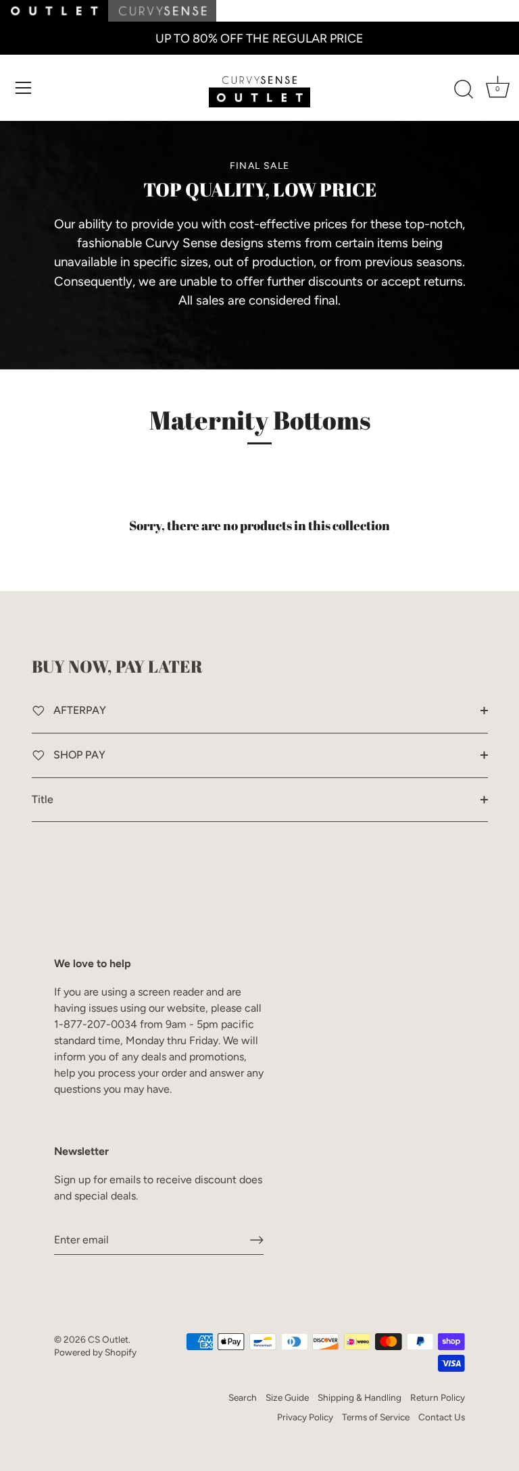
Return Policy (437, 1397)
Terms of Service (376, 1417)
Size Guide (287, 1397)
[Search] (463, 90)
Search (242, 1397)
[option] (259, 234)
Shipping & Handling (359, 1397)
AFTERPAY (78, 710)
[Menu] (24, 88)
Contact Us (441, 1417)
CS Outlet (108, 1339)
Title (42, 799)
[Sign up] (257, 1240)
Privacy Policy (305, 1417)
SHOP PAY (78, 754)
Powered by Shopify (95, 1352)
